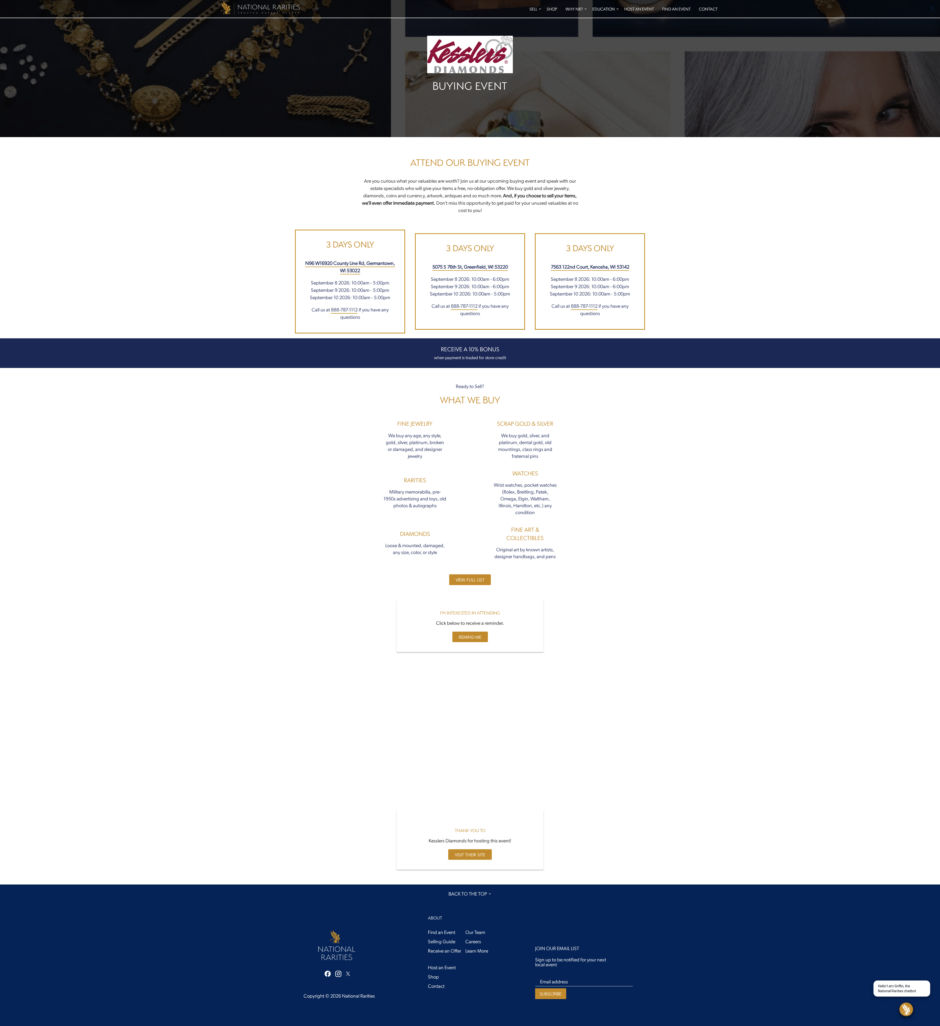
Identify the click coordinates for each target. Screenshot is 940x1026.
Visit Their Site (470, 854)
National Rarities (358, 995)
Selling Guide (441, 941)
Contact (436, 986)
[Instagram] (338, 973)
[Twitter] (348, 972)
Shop (433, 976)
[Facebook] (328, 973)
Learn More (476, 950)
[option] (470, 68)
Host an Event (442, 967)
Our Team (475, 932)
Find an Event (441, 932)
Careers (473, 941)
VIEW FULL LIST (470, 579)
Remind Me (470, 637)
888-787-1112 (344, 309)
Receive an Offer (444, 950)
